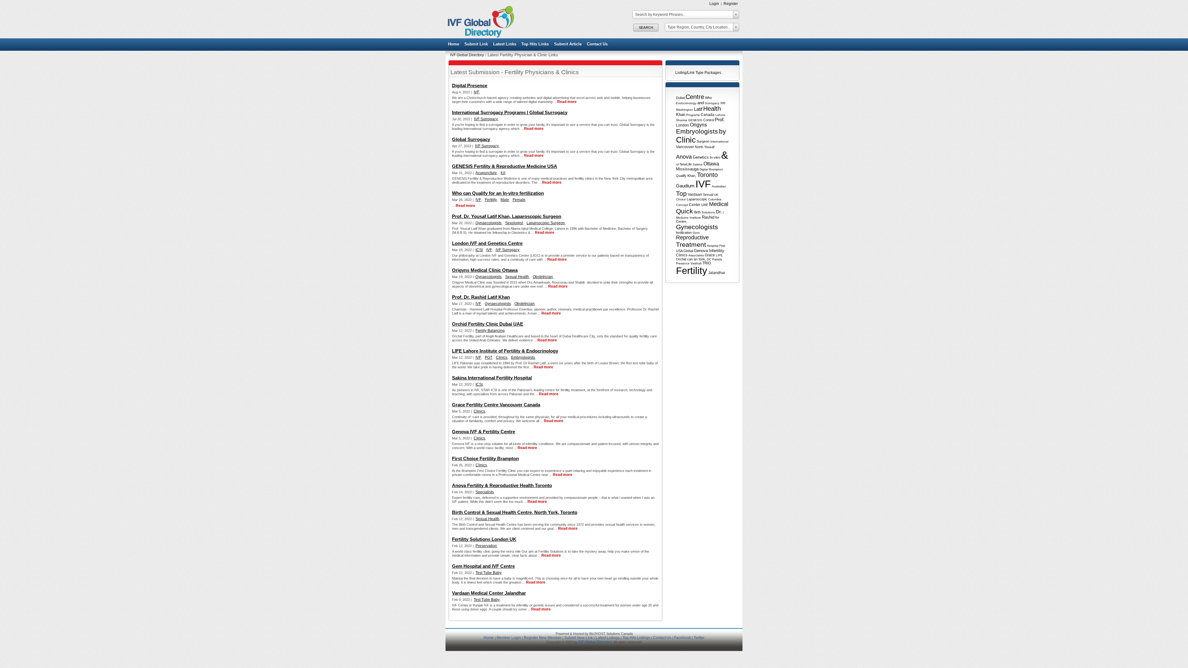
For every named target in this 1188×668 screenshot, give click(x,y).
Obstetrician (543, 277)
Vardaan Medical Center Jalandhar (489, 593)
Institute (695, 217)
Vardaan (695, 194)
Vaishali (696, 263)
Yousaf (709, 147)
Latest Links (504, 44)
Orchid (681, 259)
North (699, 147)
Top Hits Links (535, 44)
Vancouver (685, 147)
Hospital (712, 245)
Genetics (701, 157)
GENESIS (695, 120)
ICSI (479, 250)
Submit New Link (578, 638)
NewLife (686, 164)
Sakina (698, 164)
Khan (680, 114)
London (682, 125)
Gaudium (685, 185)
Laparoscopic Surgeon (546, 223)
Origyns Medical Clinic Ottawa (485, 270)
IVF (703, 184)
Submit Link (476, 44)
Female (519, 200)
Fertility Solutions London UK (484, 539)
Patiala (717, 259)
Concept (682, 205)
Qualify (681, 176)
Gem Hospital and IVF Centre (483, 566)
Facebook (682, 638)
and (700, 103)
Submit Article (568, 44)
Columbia (714, 199)
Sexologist (514, 223)
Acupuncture (486, 173)
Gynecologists (697, 226)
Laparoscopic (697, 199)
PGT (488, 357)
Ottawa (711, 163)
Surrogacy (712, 103)
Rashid (708, 217)
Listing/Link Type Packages (698, 73)
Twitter (699, 638)
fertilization (684, 232)
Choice (681, 199)
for (717, 217)
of (677, 164)
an (695, 259)
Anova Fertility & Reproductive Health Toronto (502, 485)
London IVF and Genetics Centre (487, 243)
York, (702, 259)
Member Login (509, 638)
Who (708, 98)
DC (709, 259)
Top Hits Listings (636, 638)
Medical (718, 204)
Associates (696, 255)
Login (714, 4)
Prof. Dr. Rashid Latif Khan (481, 297)
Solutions (708, 212)
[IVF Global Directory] (479, 36)
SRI (722, 103)
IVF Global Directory (467, 55)
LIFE (719, 255)
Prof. (720, 119)
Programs (693, 115)
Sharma (681, 120)
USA (679, 251)
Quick (684, 211)
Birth (697, 212)
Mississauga (687, 169)
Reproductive (692, 237)
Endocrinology (686, 103)
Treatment (691, 244)
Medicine (682, 217)
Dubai (680, 98)
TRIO (706, 263)
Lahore (720, 115)
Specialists (485, 492)
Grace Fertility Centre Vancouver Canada (496, 404)
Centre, (681, 221)
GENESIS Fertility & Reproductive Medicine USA (504, 166)
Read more (567, 102)
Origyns (698, 124)
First (722, 245)
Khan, (691, 176)
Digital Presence (469, 85)
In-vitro (715, 157)
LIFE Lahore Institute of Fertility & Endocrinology (505, 350)
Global (688, 251)
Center (694, 205)
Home (453, 44)
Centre (695, 96)
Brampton (716, 169)
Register (731, 4)
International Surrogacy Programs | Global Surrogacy (509, 112)
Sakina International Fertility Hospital (492, 377)
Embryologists (697, 131)
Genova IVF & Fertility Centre (483, 431)
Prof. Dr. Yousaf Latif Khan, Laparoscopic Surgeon (506, 216)
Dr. (719, 211)
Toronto (707, 174)
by (722, 131)
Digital (703, 169)
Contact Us (597, 44)
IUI (503, 173)
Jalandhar (716, 273)
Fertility (691, 270)
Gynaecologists (488, 223)
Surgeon (703, 141)
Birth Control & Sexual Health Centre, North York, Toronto (514, 512)
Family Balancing (490, 330)
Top (681, 193)
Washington (684, 109)
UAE (704, 205)
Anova (684, 157)
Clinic (686, 139)
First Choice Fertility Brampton (485, 458)
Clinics (681, 255)
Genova (701, 250)
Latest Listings (608, 638)
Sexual (708, 194)
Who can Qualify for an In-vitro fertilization (498, 193)
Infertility (716, 250)
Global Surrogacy (471, 139)
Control (708, 120)
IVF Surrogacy (486, 119)
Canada (707, 115)
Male (505, 200)
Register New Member (543, 638)
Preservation (486, 546)
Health (712, 108)
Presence (683, 263)
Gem (696, 232)
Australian (719, 186)
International (719, 141)
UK (716, 194)
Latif (698, 109)
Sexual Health (517, 277)
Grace (710, 255)
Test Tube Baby (488, 573)
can (690, 259)
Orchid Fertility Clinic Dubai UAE (487, 324)
